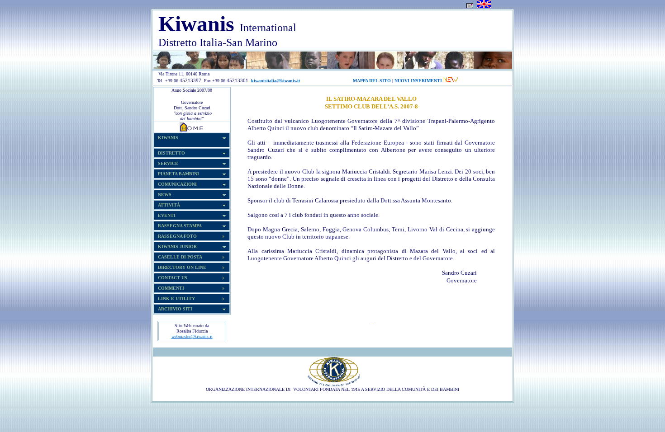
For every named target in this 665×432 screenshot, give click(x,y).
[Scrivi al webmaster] (469, 6)
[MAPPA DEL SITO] (301, 80)
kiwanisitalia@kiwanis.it (275, 80)
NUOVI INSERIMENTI (418, 80)
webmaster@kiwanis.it (192, 336)
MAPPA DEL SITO (372, 80)
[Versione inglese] (484, 6)
